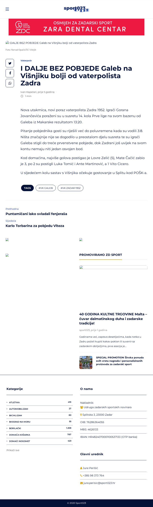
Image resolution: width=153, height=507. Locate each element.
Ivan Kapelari (29, 91)
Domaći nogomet (40, 440)
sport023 (84, 330)
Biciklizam (40, 415)
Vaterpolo (26, 60)
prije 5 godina (46, 91)
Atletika (40, 402)
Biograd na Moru (40, 421)
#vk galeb (46, 187)
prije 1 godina (99, 330)
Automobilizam (40, 408)
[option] (113, 317)
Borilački (40, 428)
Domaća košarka (40, 434)
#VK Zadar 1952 (70, 187)
